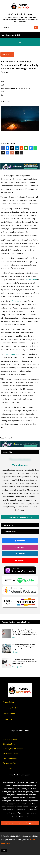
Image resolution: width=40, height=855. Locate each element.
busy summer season (12, 354)
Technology (7, 768)
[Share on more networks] (21, 152)
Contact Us (7, 719)
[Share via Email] (26, 148)
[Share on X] (12, 148)
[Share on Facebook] (3, 148)
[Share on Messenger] (7, 148)
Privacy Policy (8, 702)
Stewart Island (31, 279)
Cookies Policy (9, 714)
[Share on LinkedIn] (17, 148)
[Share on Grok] (17, 152)
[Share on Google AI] (7, 152)
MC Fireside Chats (10, 754)
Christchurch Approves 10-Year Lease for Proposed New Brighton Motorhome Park (24, 661)
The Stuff (15, 301)
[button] (20, 42)
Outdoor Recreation (11, 758)
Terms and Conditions (12, 708)
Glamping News (9, 744)
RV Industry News (10, 763)
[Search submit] (36, 27)
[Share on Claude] (12, 152)
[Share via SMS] (31, 148)
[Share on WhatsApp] (35, 148)
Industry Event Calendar (13, 749)
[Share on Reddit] (21, 148)
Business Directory (10, 739)
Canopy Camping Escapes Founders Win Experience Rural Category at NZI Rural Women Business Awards (25, 632)
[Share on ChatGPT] (3, 152)
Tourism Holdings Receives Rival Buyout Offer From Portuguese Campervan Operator (23, 647)
